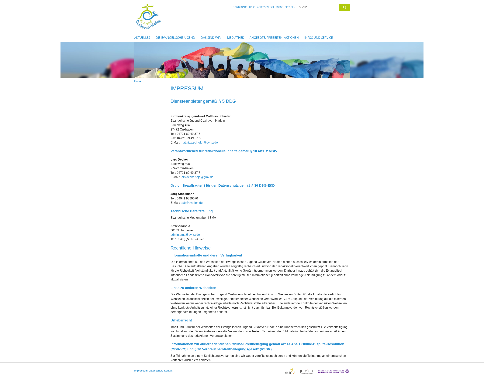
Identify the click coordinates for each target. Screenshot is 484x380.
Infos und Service (318, 38)
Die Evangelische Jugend (175, 38)
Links (252, 7)
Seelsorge (277, 7)
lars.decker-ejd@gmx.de (197, 177)
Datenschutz (155, 370)
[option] (242, 60)
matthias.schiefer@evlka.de (199, 142)
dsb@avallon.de (192, 202)
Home (137, 81)
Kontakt (168, 370)
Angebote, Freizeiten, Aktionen (274, 38)
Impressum (141, 370)
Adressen (263, 7)
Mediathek (235, 38)
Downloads (240, 7)
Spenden (290, 7)
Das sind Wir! (211, 38)
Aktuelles (142, 38)
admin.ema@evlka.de (185, 234)
